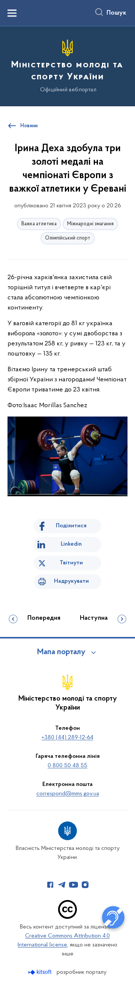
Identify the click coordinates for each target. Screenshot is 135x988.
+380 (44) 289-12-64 (67, 738)
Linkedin (71, 544)
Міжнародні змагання (90, 224)
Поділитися (71, 526)
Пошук (116, 13)
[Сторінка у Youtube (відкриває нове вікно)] (73, 884)
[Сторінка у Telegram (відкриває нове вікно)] (61, 884)
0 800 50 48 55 (67, 766)
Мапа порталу (61, 652)
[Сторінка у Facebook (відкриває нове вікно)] (50, 884)
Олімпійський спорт (67, 238)
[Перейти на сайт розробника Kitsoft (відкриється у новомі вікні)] (40, 972)
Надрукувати (71, 581)
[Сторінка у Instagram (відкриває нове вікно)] (85, 884)
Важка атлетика (39, 224)
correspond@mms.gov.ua (67, 794)
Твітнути (71, 563)
